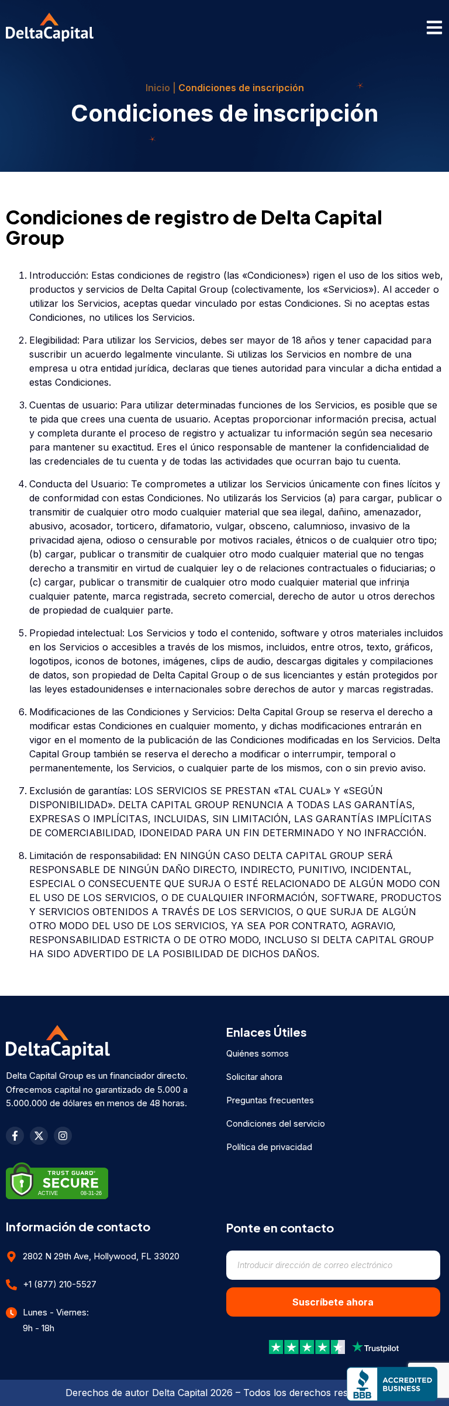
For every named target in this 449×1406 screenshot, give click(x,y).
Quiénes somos (257, 1053)
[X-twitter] (39, 1136)
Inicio (158, 87)
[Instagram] (63, 1136)
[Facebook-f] (15, 1136)
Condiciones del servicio (275, 1123)
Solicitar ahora (254, 1076)
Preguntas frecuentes (270, 1100)
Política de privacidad (269, 1146)
